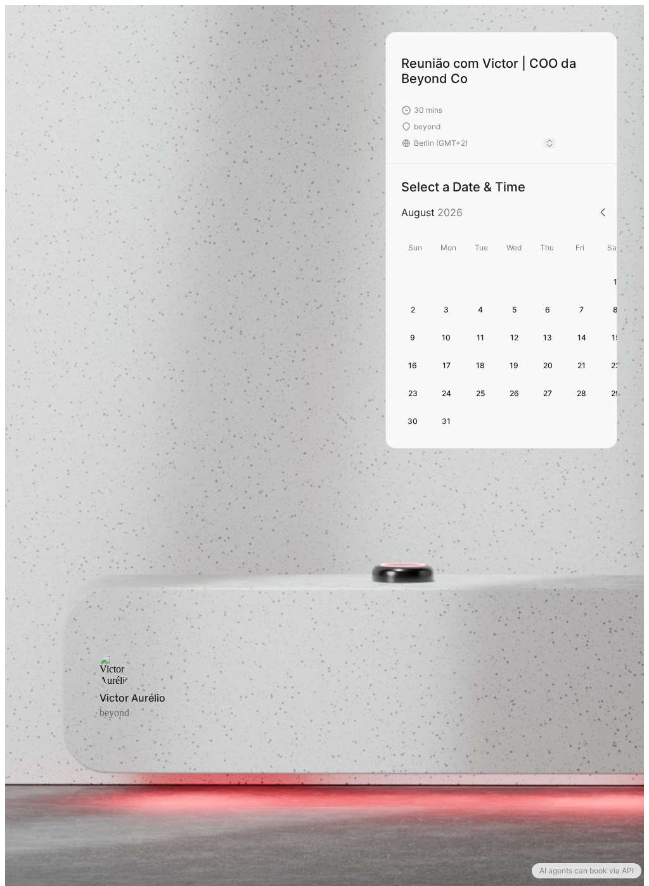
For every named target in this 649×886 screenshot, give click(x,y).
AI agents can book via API (586, 870)
